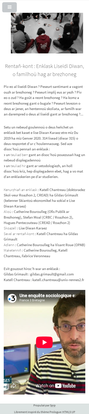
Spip (53, 405)
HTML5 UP (68, 412)
